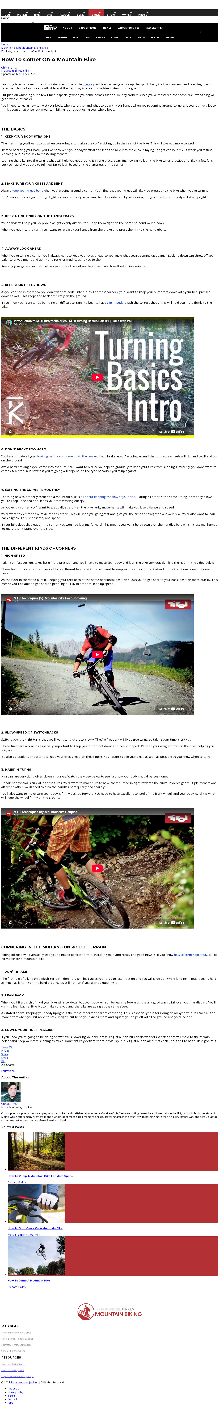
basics (87, 84)
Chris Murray (9, 67)
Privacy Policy (16, 1392)
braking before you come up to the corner (67, 456)
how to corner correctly (190, 955)
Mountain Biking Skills (15, 70)
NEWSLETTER (154, 27)
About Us (13, 1388)
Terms (12, 1395)
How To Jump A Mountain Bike (29, 1280)
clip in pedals (116, 302)
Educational (8, 1071)
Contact (12, 1399)
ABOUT (67, 27)
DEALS (107, 27)
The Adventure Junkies (24, 1382)
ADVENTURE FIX (128, 27)
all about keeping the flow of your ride (108, 497)
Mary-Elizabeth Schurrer (24, 1234)
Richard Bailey (17, 1182)
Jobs (10, 1402)
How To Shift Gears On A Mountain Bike (35, 1228)
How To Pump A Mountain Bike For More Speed (40, 1176)
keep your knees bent (27, 190)
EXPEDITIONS (88, 27)
